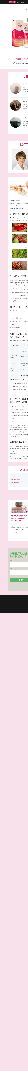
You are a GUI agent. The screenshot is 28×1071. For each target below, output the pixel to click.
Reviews (23, 599)
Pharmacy (16, 599)
